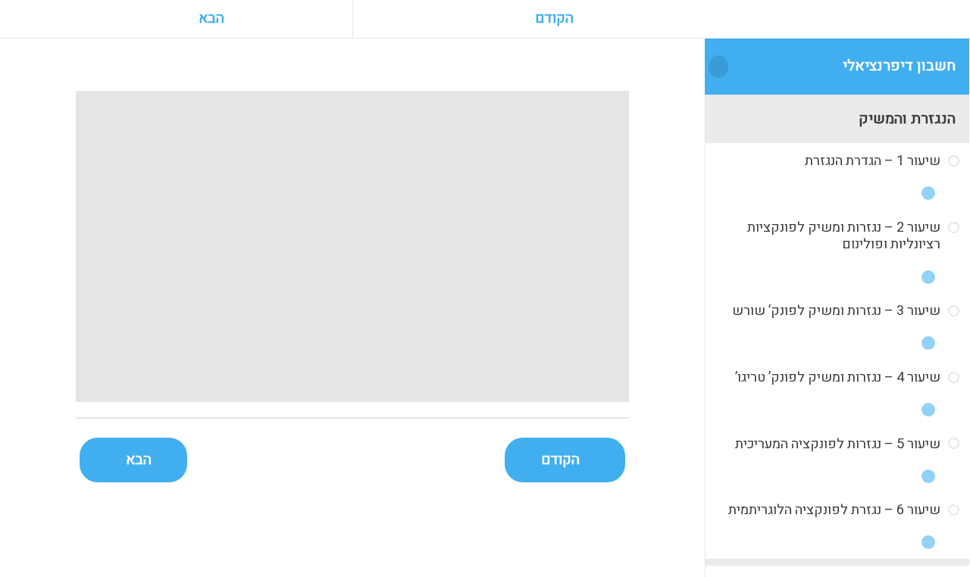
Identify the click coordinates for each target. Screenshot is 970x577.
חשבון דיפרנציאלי (899, 65)
